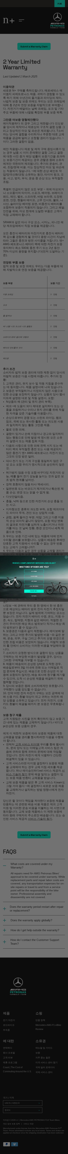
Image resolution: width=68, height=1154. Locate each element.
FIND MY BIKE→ (34, 591)
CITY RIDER (34, 571)
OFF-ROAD (34, 581)
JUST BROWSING (34, 586)
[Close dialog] (66, 557)
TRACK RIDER (34, 576)
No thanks (34, 595)
